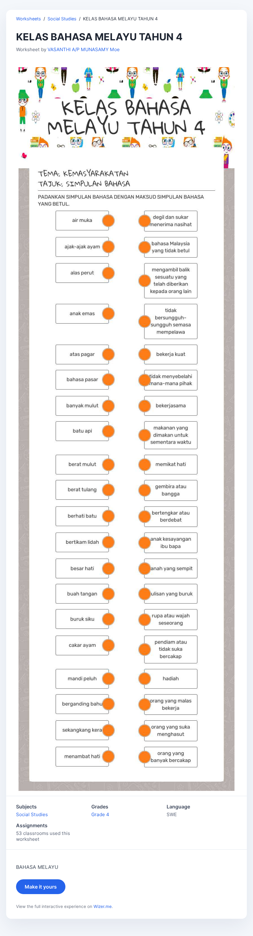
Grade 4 (100, 814)
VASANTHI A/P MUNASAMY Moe (84, 49)
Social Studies (62, 18)
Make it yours (41, 887)
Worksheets (28, 18)
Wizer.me (102, 906)
